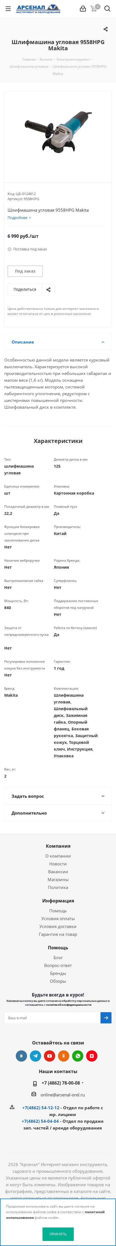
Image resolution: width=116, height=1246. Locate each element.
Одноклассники (63, 1056)
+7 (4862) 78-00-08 (61, 1082)
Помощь (58, 910)
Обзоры (58, 981)
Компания (58, 846)
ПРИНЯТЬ (58, 1233)
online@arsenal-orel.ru (63, 1095)
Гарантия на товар (58, 934)
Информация (58, 901)
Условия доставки (58, 926)
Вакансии (58, 871)
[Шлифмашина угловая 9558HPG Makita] (58, 132)
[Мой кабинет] (83, 9)
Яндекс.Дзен (91, 1056)
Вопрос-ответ (58, 965)
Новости (58, 864)
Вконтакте (21, 1056)
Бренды (58, 973)
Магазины (58, 879)
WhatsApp (77, 1056)
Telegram (35, 1056)
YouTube (49, 1056)
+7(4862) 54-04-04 (40, 1121)
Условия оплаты (58, 918)
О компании (58, 856)
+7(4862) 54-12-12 (40, 1107)
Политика (58, 887)
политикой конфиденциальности (68, 1005)
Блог (58, 957)
